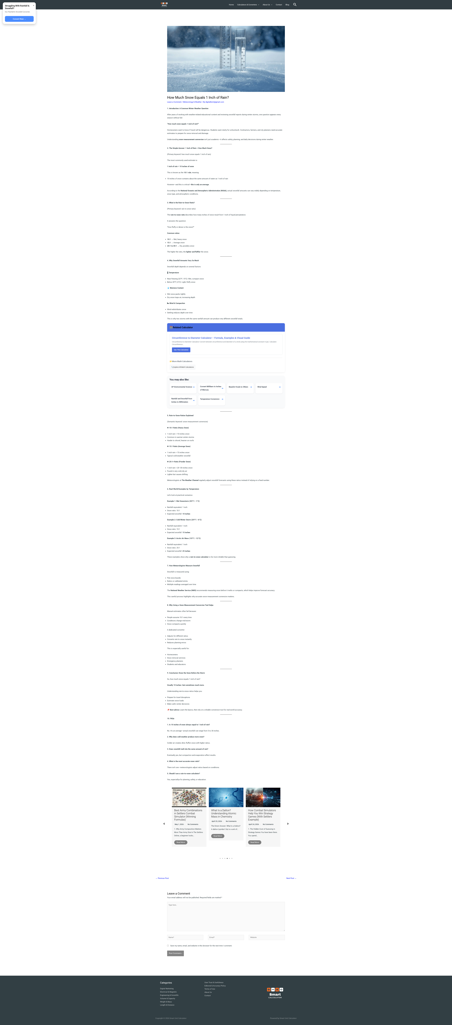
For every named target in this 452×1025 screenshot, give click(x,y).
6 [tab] (232, 858)
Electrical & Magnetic (168, 992)
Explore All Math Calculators (182, 367)
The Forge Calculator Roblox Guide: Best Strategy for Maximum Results (223, 819)
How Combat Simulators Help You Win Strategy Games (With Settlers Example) (188, 815)
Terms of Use (209, 989)
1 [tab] (220, 858)
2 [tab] (222, 858)
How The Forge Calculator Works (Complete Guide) (262, 816)
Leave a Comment (174, 102)
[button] (258, 4)
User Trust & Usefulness (213, 982)
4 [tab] (227, 858)
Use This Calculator (181, 350)
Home (231, 5)
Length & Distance (167, 1005)
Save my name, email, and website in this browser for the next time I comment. (201, 946)
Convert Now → (19, 19)
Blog (287, 5)
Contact (279, 5)
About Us (266, 5)
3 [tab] (225, 858)
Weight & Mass (166, 1002)
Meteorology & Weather (192, 102)
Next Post (291, 878)
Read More (181, 842)
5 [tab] (229, 858)
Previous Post (162, 878)
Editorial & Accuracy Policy (215, 986)
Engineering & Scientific (169, 995)
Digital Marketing (167, 989)
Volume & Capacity (167, 998)
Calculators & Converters (247, 5)
